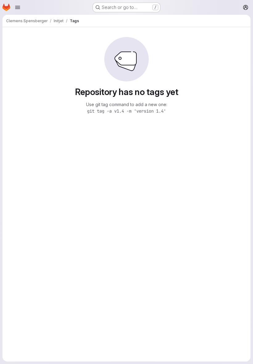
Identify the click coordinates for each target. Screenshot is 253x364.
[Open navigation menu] (18, 7)
